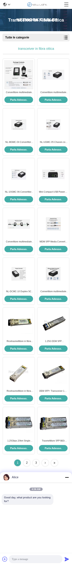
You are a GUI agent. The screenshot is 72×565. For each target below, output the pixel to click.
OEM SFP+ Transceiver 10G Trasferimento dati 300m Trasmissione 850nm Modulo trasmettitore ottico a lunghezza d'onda (53, 391)
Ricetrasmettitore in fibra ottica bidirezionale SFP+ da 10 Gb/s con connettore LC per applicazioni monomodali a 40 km (19, 341)
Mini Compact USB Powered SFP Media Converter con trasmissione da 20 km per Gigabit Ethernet (53, 192)
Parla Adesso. (18, 99)
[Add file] (4, 559)
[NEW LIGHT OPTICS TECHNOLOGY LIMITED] (37, 4)
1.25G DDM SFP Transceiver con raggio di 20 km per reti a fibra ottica (53, 341)
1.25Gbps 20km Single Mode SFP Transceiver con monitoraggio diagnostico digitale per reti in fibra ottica (19, 440)
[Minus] (67, 477)
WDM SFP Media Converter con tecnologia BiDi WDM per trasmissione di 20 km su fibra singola (53, 241)
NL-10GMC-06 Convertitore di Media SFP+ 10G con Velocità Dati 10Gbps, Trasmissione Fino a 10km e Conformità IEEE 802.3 (19, 192)
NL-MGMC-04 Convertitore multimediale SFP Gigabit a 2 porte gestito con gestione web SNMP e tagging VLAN (19, 142)
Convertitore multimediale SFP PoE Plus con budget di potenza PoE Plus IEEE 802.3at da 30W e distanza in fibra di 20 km (19, 241)
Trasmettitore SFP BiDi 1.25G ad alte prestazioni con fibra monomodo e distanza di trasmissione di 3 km (53, 440)
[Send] (67, 559)
